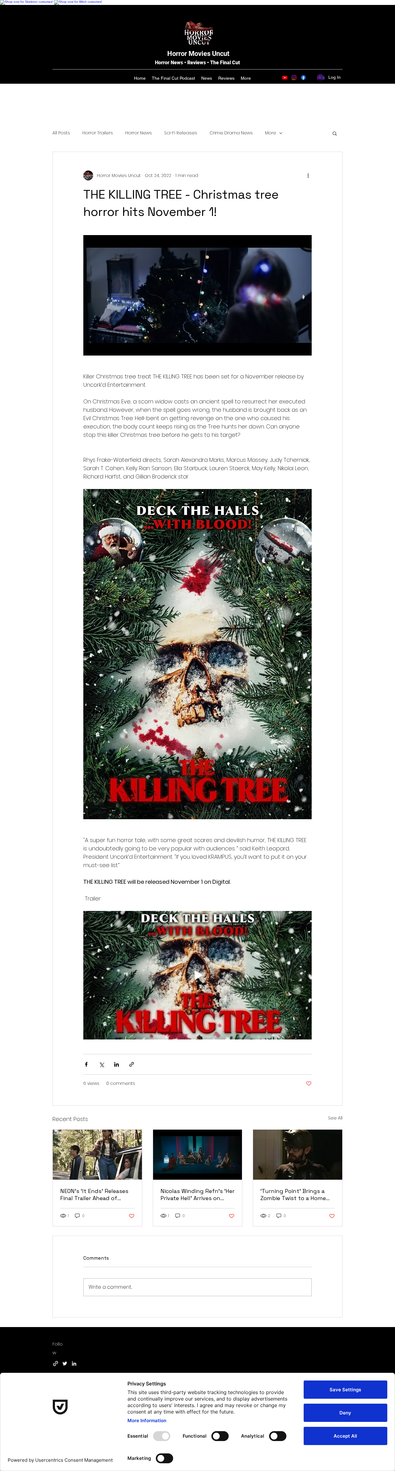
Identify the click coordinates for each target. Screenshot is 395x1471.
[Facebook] (303, 77)
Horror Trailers (97, 133)
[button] (335, 133)
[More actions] (308, 175)
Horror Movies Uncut (198, 53)
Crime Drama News (231, 133)
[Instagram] (294, 77)
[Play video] (197, 975)
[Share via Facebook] (86, 1064)
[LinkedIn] (74, 1363)
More (270, 133)
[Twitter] (65, 1363)
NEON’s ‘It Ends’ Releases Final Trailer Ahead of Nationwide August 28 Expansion (94, 1194)
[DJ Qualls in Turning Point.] (297, 1155)
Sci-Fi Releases (180, 133)
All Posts (61, 133)
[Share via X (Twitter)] (101, 1064)
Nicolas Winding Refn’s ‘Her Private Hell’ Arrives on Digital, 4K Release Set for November (197, 1194)
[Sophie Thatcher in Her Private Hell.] (197, 1155)
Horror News (138, 133)
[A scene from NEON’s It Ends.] (97, 1155)
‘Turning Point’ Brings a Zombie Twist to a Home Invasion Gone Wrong (293, 1194)
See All (335, 1118)
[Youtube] (285, 77)
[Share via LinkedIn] (116, 1064)
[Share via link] (132, 1064)
